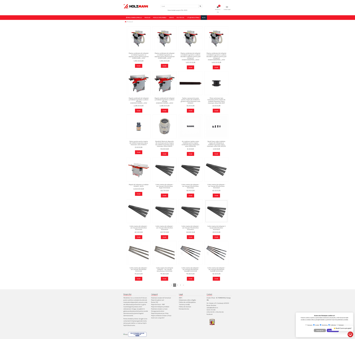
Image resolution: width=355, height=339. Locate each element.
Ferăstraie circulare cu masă (159, 309)
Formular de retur (184, 309)
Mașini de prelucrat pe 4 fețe (159, 313)
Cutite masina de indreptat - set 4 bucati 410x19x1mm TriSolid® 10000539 (190, 269)
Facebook (210, 314)
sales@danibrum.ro (212, 307)
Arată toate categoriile (157, 318)
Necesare (309, 325)
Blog (204, 17)
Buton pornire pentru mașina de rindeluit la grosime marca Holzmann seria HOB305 (139, 143)
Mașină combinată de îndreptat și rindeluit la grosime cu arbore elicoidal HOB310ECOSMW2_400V (164, 100)
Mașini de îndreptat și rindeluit (160, 307)
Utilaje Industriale (193, 17)
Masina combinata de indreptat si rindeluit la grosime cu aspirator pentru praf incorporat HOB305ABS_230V (139, 55)
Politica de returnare (185, 307)
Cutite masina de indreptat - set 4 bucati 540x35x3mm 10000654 (164, 227)
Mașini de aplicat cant (157, 300)
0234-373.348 (211, 310)
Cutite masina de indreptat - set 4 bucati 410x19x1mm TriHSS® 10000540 (216, 269)
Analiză (317, 325)
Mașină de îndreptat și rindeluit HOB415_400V (138, 185)
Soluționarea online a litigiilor (187, 300)
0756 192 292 (219, 312)
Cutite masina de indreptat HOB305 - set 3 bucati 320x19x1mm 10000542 (164, 269)
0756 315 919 (210, 312)
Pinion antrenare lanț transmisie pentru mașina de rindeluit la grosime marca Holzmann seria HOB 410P (216, 100)
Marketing (325, 325)
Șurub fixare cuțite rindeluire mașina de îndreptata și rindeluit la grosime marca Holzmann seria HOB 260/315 (216, 144)
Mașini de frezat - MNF (158, 304)
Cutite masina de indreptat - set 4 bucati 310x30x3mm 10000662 (190, 186)
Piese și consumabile (159, 17)
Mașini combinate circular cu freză (161, 315)
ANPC (180, 298)
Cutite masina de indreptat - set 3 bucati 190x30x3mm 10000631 (216, 186)
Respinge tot (319, 330)
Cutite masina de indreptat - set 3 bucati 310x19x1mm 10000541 (139, 269)
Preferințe (333, 325)
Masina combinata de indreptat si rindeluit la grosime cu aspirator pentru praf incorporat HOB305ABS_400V (165, 55)
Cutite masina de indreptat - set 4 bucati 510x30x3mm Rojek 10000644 (164, 186)
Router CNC (180, 17)
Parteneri (341, 325)
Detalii (138, 66)
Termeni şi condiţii (184, 304)
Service (171, 17)
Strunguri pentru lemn (157, 311)
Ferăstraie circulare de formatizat (161, 298)
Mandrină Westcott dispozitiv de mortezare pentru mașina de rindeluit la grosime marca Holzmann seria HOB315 (164, 144)
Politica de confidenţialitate (187, 302)
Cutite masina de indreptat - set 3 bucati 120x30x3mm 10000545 (139, 227)
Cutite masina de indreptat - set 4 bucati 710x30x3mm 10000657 (190, 227)
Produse (147, 17)
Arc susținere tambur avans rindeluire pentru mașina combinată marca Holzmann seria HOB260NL (190, 144)
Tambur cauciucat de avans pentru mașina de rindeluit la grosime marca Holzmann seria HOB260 (190, 100)
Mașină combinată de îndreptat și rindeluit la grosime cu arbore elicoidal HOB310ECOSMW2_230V (139, 100)
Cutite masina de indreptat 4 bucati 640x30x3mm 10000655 (216, 227)
